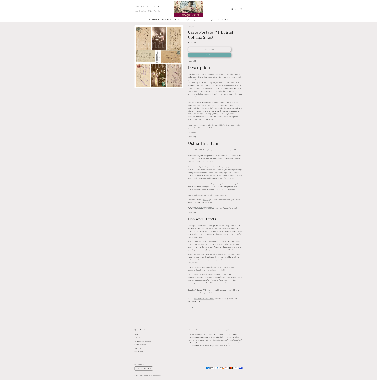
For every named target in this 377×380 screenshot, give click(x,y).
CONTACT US (139, 351)
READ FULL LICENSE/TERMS (204, 208)
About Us (137, 337)
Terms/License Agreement (143, 341)
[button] (232, 9)
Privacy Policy (139, 348)
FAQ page (206, 200)
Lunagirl (141, 375)
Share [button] (192, 307)
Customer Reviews (140, 344)
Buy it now (209, 55)
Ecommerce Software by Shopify (152, 375)
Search (137, 334)
